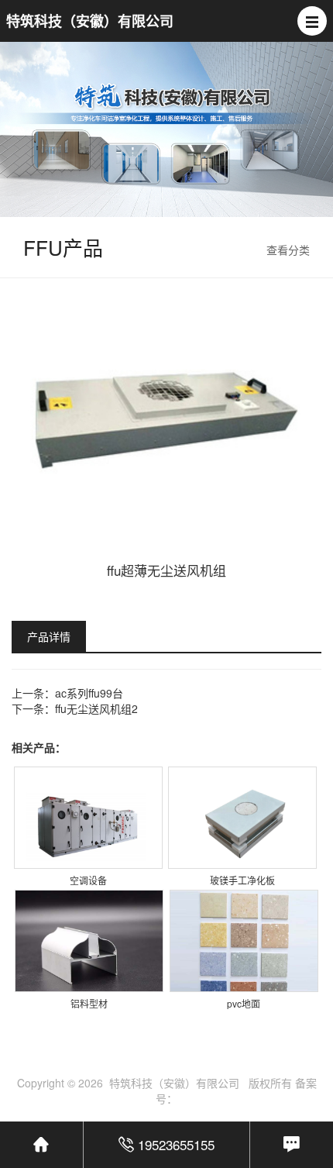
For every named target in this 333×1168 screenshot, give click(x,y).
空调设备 (88, 880)
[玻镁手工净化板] (242, 825)
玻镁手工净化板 (242, 880)
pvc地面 (243, 1003)
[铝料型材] (89, 948)
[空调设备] (88, 825)
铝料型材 (89, 1003)
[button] (312, 21)
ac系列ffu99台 (89, 693)
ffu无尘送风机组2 (96, 708)
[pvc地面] (244, 948)
